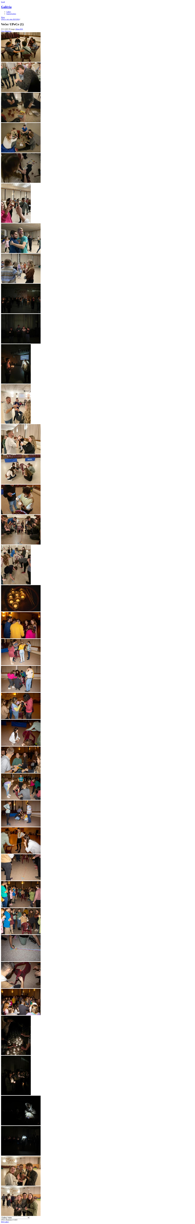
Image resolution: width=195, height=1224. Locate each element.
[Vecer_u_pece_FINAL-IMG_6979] (21, 961)
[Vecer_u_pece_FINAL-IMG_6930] (21, 665)
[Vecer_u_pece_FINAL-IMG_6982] (21, 988)
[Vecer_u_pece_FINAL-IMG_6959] (21, 826)
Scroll (3, 2)
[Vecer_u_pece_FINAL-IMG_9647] (21, 1185)
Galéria (6, 7)
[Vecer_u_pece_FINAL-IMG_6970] (21, 907)
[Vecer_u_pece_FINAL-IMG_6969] (21, 880)
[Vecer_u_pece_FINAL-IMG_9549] (16, 1095)
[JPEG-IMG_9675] (21, 483)
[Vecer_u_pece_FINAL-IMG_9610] (21, 1155)
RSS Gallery (5, 1222)
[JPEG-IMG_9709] (21, 544)
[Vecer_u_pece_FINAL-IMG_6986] (21, 1014)
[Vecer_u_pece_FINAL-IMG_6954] (21, 772)
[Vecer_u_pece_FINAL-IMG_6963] (21, 853)
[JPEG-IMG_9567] (21, 343)
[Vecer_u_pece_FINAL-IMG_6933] (21, 692)
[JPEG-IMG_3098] (21, 122)
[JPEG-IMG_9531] (21, 283)
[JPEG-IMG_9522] (16, 222)
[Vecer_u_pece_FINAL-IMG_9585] (21, 1125)
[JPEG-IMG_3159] (21, 182)
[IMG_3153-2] (21, 61)
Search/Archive (11, 14)
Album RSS (19, 29)
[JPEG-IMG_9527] (21, 252)
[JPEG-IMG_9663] (21, 453)
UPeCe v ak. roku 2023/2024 (10, 19)
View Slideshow (6, 31)
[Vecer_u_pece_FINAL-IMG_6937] (21, 719)
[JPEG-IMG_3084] (21, 92)
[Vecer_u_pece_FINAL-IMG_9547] (16, 1055)
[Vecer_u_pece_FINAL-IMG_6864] (21, 611)
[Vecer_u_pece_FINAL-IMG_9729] (21, 1215)
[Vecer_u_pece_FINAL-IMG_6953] (21, 745)
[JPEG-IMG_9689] (21, 514)
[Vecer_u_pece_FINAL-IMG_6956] (21, 799)
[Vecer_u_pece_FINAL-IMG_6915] (21, 638)
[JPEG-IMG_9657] (16, 423)
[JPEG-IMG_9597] (16, 383)
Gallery (8, 12)
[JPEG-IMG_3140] (21, 152)
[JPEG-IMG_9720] (16, 584)
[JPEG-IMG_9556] (21, 313)
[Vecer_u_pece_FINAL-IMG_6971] (21, 934)
